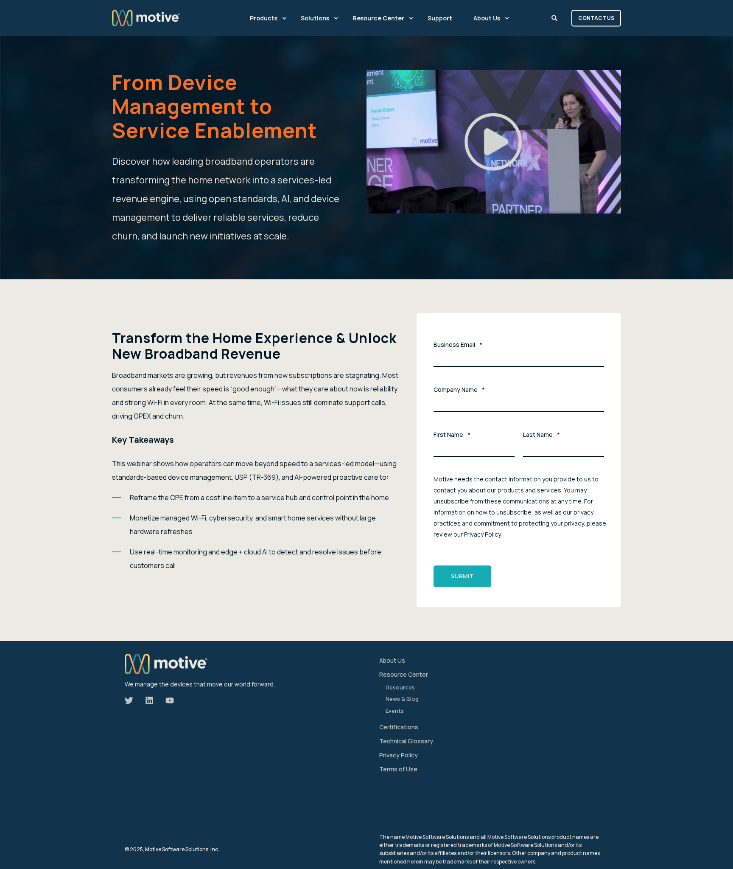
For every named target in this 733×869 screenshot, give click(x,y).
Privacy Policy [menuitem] (398, 755)
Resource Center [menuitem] (378, 18)
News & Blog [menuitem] (402, 699)
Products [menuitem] (263, 18)
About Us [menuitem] (486, 18)
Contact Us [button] (596, 18)
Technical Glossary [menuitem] (406, 741)
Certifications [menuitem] (398, 727)
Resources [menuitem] (400, 687)
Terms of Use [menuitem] (398, 769)
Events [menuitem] (395, 710)
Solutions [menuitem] (315, 18)
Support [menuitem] (440, 18)
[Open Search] (555, 17)
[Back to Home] (146, 18)
